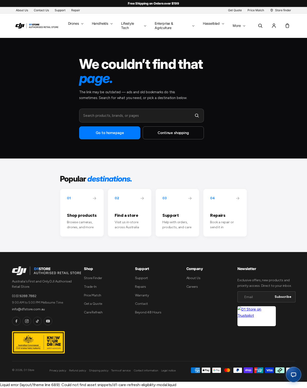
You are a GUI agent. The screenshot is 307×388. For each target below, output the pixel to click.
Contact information (146, 370)
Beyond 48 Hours (148, 312)
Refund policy (77, 370)
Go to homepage (110, 133)
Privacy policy (57, 370)
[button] (75, 23)
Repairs (140, 287)
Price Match (92, 295)
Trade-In (90, 287)
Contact (141, 304)
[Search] (197, 115)
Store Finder (93, 278)
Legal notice (168, 370)
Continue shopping (173, 133)
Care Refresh (93, 312)
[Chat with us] (293, 374)
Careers (192, 287)
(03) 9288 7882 (24, 296)
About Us (193, 278)
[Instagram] (27, 321)
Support (141, 278)
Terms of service (120, 370)
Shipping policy (98, 370)
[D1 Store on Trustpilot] (256, 316)
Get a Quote (93, 304)
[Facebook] (16, 321)
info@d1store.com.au (28, 309)
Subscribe (283, 297)
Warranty (142, 295)
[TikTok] (37, 321)
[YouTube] (48, 321)
